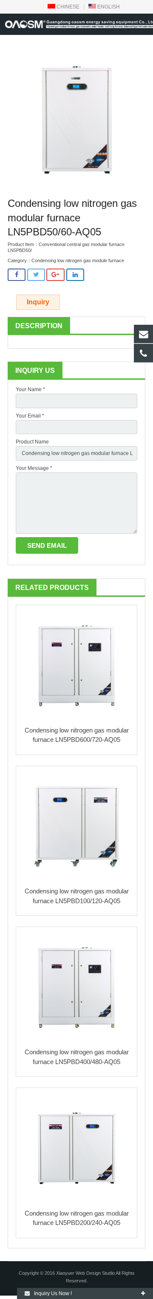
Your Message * (34, 468)
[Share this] (17, 275)
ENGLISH (108, 7)
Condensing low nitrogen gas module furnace (77, 260)
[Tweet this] (36, 275)
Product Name (32, 442)
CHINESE (67, 7)
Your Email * (30, 416)
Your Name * (30, 389)
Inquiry (38, 302)
